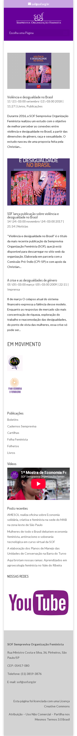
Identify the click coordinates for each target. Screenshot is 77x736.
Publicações (35, 106)
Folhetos (13, 446)
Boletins (12, 419)
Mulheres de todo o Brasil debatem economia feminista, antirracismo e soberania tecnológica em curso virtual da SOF (37, 537)
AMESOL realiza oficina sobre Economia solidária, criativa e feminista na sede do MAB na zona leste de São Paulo (37, 520)
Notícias (22, 226)
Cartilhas (13, 432)
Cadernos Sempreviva (21, 426)
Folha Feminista (17, 439)
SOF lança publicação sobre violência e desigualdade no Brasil (33, 215)
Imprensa (13, 289)
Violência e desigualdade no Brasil (30, 97)
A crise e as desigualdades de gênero (32, 280)
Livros (21, 106)
